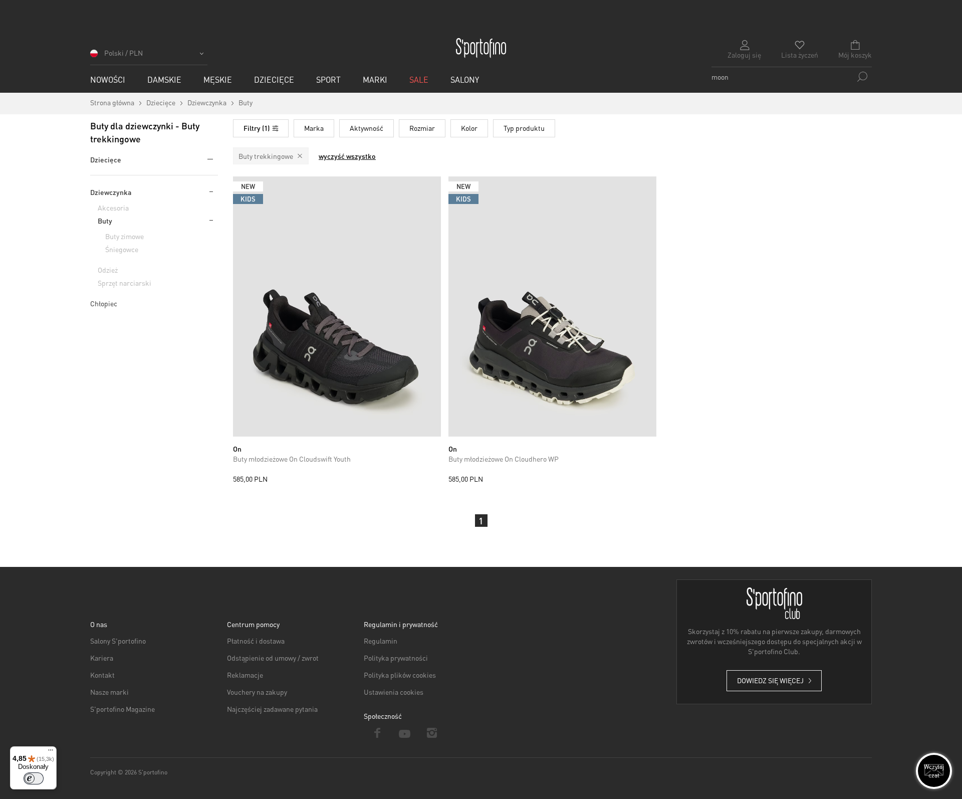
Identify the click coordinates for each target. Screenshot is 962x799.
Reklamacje (245, 674)
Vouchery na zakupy (257, 691)
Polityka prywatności (396, 657)
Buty (105, 220)
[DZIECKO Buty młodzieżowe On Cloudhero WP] (552, 306)
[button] (148, 56)
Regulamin (380, 640)
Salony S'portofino (118, 640)
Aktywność (366, 127)
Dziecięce (105, 159)
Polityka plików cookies (400, 674)
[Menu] (51, 752)
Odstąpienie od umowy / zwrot (273, 657)
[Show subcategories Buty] (210, 220)
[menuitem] (107, 79)
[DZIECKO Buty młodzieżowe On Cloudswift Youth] (337, 306)
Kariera (101, 657)
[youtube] (405, 732)
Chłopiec (103, 303)
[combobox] (791, 76)
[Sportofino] (481, 48)
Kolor (469, 127)
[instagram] (432, 732)
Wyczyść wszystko (347, 155)
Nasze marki (109, 691)
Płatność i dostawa (256, 640)
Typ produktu (524, 127)
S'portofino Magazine (122, 708)
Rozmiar (422, 127)
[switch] (34, 778)
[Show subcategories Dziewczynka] (210, 191)
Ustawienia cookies (393, 691)
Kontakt (102, 674)
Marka (314, 127)
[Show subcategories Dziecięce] (208, 158)
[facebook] (377, 732)
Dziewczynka (110, 191)
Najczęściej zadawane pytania (272, 708)
